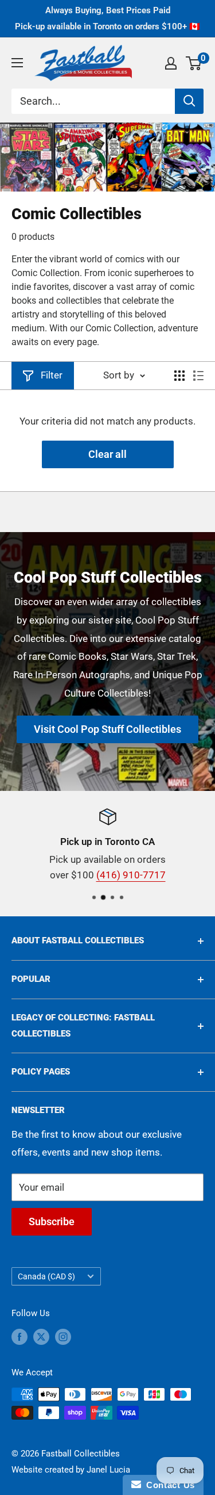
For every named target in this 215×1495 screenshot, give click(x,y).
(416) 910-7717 (131, 875)
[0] (194, 63)
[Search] (189, 101)
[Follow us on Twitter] (41, 1336)
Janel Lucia (108, 1470)
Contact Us (168, 1485)
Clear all (107, 454)
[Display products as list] (198, 375)
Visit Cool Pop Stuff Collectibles (107, 729)
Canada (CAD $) (46, 1277)
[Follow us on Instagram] (63, 1336)
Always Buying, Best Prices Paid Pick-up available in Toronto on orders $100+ (107, 18)
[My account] (171, 63)
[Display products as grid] (179, 375)
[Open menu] (17, 62)
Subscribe (52, 1221)
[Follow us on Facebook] (19, 1336)
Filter (51, 375)
